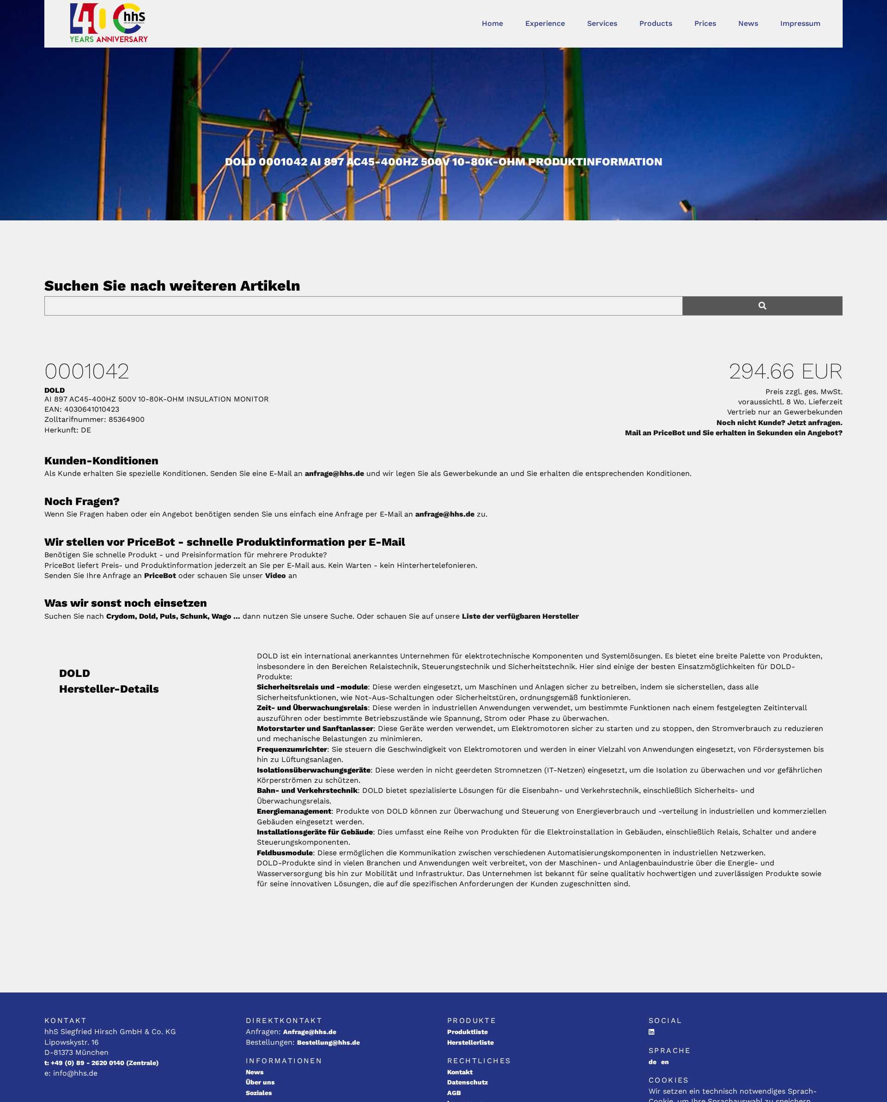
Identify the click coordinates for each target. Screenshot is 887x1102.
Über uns (260, 1082)
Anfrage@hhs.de (309, 1031)
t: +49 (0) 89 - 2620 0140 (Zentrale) (101, 1062)
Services (602, 23)
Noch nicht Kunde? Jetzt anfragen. (780, 422)
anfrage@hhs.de (334, 473)
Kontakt (460, 1072)
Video (275, 575)
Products (655, 23)
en (665, 1061)
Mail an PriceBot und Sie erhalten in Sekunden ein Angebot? (734, 432)
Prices (705, 23)
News (748, 23)
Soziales (259, 1092)
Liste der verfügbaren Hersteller (520, 616)
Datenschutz (467, 1082)
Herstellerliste (470, 1042)
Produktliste (467, 1031)
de (652, 1061)
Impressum (800, 23)
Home (492, 23)
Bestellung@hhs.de (328, 1042)
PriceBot (160, 575)
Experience (545, 23)
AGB (454, 1092)
